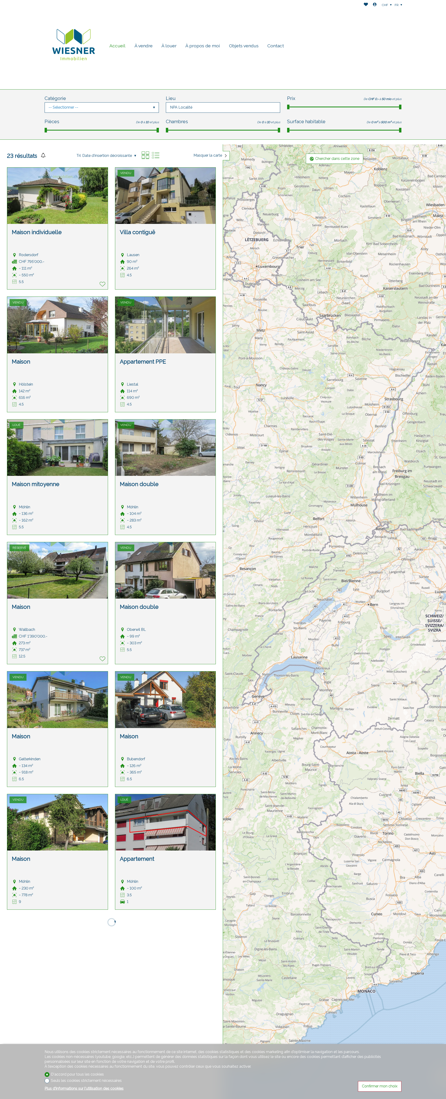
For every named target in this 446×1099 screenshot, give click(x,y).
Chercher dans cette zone (337, 159)
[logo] (74, 45)
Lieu (171, 98)
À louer (169, 45)
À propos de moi (202, 45)
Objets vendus (244, 45)
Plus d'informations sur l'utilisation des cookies (84, 1088)
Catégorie (55, 98)
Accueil (117, 45)
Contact (275, 45)
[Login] (375, 5)
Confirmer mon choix (379, 1086)
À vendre (143, 45)
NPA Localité (181, 107)
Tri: (78, 155)
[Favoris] (366, 5)
